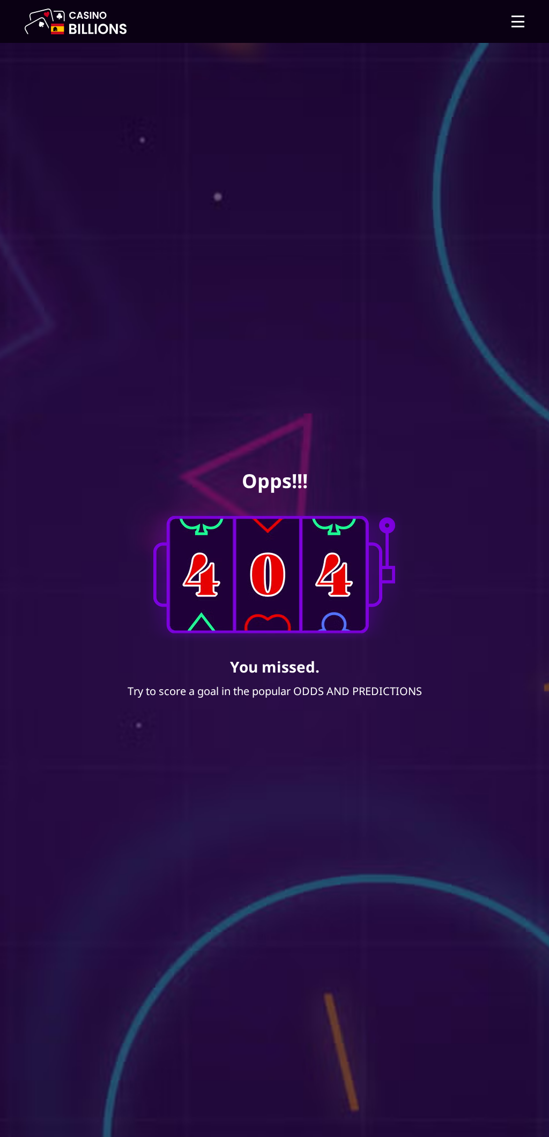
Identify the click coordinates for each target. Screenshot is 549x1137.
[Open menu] (517, 21)
